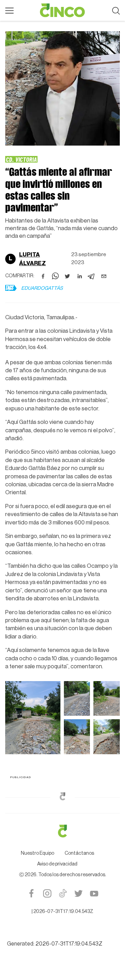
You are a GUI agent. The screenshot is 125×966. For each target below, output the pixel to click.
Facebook (31, 893)
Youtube (94, 893)
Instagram (47, 893)
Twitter (78, 893)
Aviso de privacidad (57, 864)
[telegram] (91, 276)
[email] (104, 276)
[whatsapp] (55, 276)
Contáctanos (79, 853)
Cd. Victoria (21, 159)
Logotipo (62, 10)
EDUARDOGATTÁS (42, 288)
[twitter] (67, 276)
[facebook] (43, 276)
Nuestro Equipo (37, 853)
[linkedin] (79, 276)
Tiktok (62, 893)
